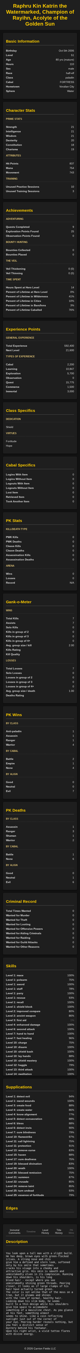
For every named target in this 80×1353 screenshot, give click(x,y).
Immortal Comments (14, 1231)
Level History (45, 1231)
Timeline (31, 1231)
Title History (59, 1231)
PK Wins (71, 1231)
